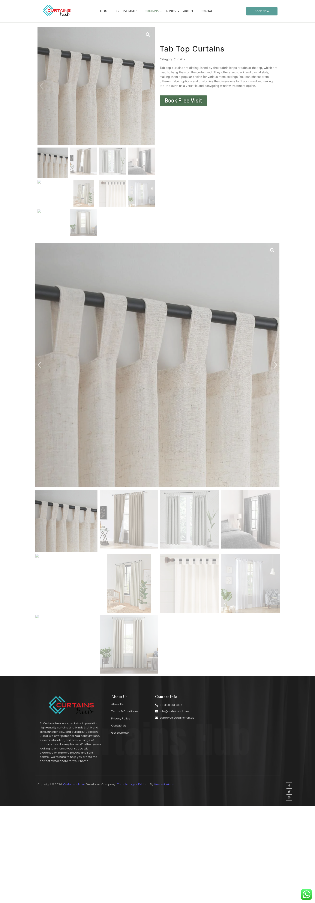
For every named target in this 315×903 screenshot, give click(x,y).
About (188, 11)
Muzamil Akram (165, 784)
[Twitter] (289, 791)
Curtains (152, 11)
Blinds (171, 11)
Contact (208, 11)
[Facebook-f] (289, 785)
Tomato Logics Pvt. (130, 784)
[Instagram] (289, 797)
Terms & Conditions (124, 711)
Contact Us (118, 726)
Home (104, 11)
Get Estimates (126, 11)
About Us (117, 704)
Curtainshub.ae (74, 784)
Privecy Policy (120, 718)
